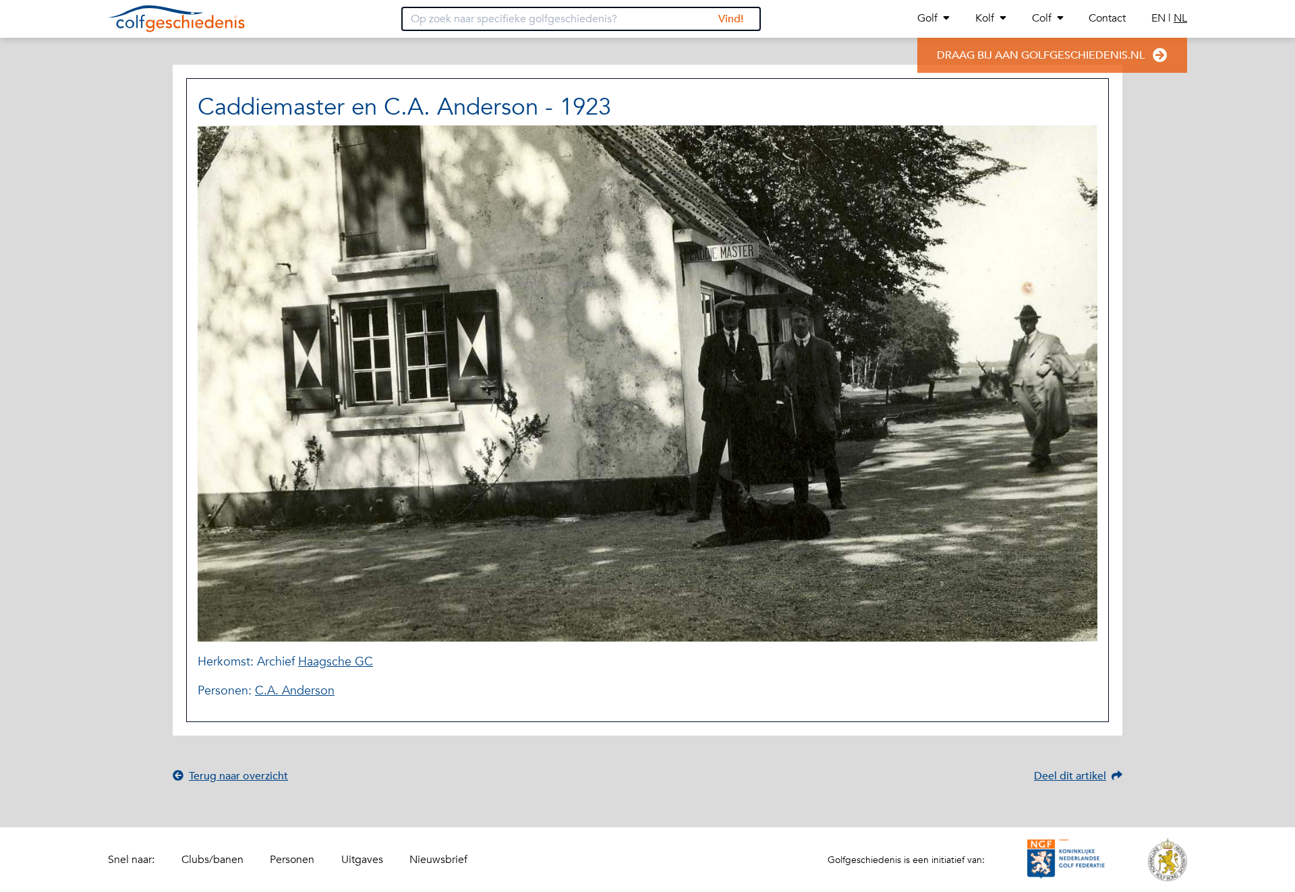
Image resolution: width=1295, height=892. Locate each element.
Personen (292, 859)
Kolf (984, 18)
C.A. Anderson (295, 690)
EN (1159, 18)
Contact (1107, 18)
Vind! (730, 18)
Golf (927, 18)
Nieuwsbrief (438, 859)
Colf (1042, 18)
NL (1180, 18)
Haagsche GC (335, 661)
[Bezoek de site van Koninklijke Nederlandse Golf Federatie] (1066, 859)
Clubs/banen (212, 859)
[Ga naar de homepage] (176, 18)
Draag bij (1041, 55)
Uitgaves (362, 859)
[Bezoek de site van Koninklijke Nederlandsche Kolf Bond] (1167, 859)
